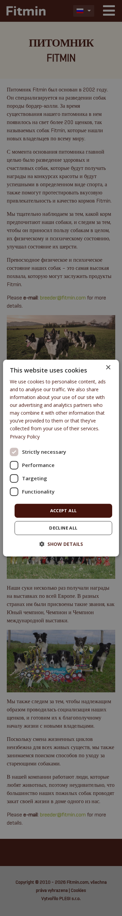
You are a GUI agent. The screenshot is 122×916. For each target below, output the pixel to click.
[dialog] (61, 458)
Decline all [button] (63, 528)
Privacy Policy (25, 436)
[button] (61, 544)
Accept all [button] (63, 510)
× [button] (107, 367)
